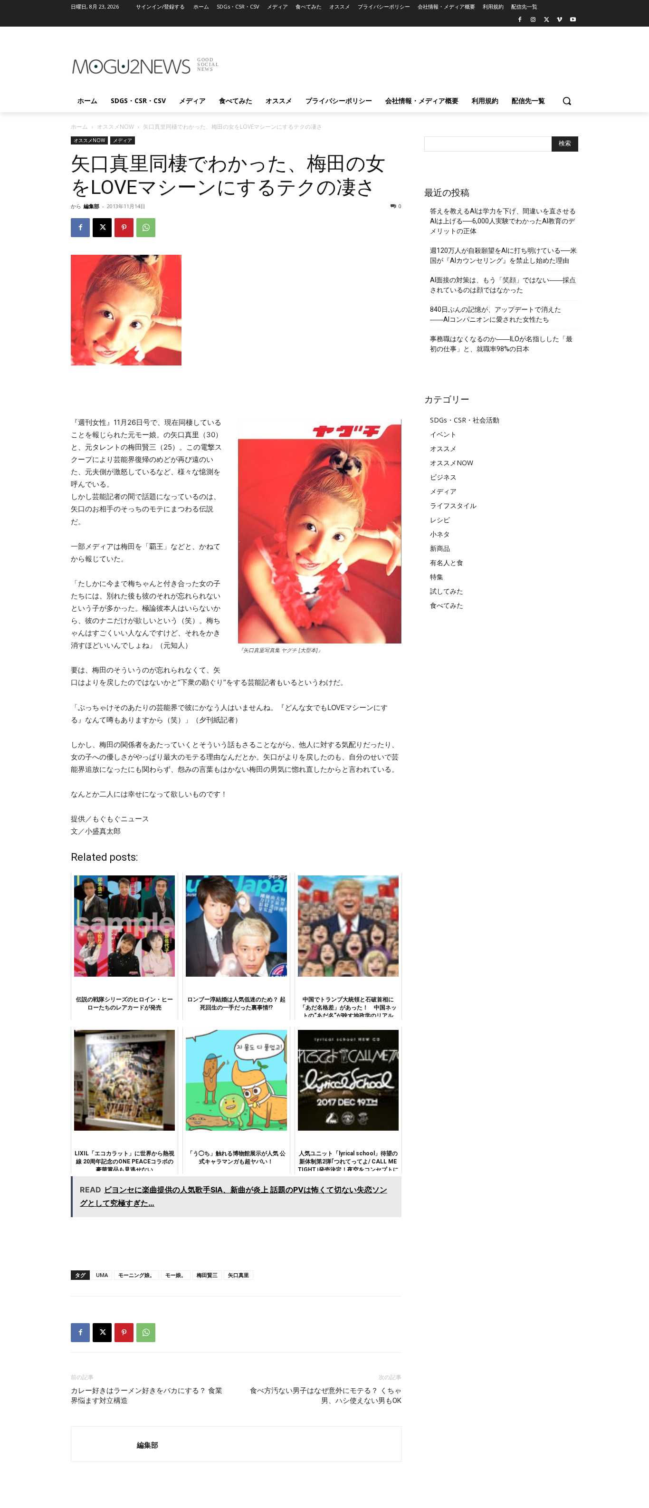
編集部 (91, 206)
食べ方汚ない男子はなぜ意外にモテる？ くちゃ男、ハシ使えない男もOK (325, 1395)
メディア (122, 140)
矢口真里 (238, 1274)
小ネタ (440, 533)
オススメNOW (115, 127)
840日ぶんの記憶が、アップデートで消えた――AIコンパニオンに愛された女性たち (495, 314)
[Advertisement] (396, 61)
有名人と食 (446, 562)
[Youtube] (572, 20)
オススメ (443, 448)
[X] (546, 20)
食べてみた (446, 605)
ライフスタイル (453, 505)
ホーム (79, 127)
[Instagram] (533, 20)
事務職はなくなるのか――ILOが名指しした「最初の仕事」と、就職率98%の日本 (501, 344)
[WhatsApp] (145, 227)
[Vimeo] (559, 20)
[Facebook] (520, 20)
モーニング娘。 (136, 1274)
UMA (102, 1274)
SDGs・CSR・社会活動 (464, 419)
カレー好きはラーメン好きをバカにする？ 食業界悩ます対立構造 (146, 1395)
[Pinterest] (124, 227)
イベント (443, 434)
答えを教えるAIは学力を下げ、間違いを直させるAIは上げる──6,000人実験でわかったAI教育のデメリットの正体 (503, 221)
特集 (436, 576)
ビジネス (443, 476)
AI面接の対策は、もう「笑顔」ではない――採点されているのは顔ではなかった (503, 285)
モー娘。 (175, 1274)
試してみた (446, 591)
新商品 (440, 548)
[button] (566, 100)
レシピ (440, 519)
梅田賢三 (207, 1274)
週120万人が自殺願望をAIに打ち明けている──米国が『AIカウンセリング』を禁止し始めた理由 (503, 255)
